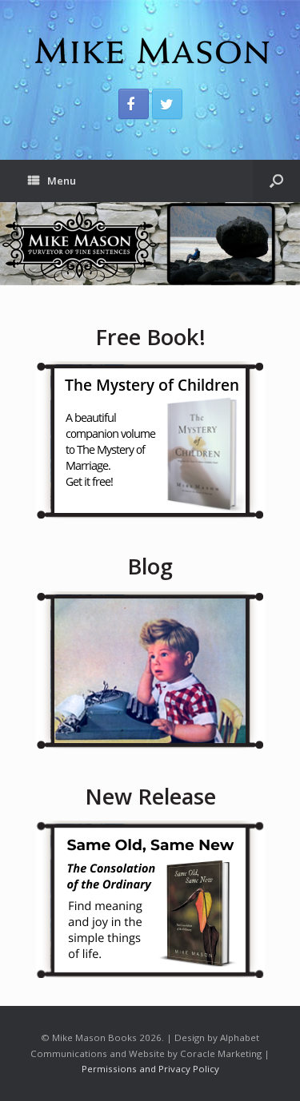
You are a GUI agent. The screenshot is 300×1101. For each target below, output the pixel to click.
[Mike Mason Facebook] (133, 104)
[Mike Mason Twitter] (167, 104)
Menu (61, 180)
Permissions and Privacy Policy (150, 1069)
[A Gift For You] (150, 440)
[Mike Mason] (150, 50)
